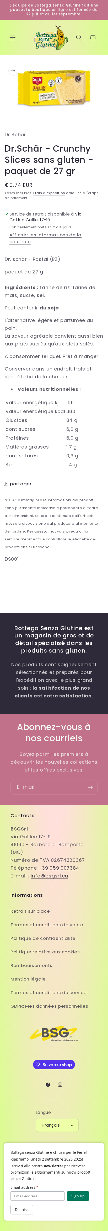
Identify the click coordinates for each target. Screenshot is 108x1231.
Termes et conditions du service (48, 992)
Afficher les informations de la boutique (45, 238)
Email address (24, 1187)
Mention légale (28, 979)
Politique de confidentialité (42, 938)
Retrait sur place (30, 911)
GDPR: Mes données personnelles (49, 1006)
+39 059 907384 (58, 868)
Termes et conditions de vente (46, 925)
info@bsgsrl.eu (49, 876)
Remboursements (31, 965)
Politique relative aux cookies (45, 952)
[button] (13, 38)
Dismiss (22, 1209)
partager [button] (21, 484)
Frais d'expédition (49, 193)
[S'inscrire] (90, 787)
